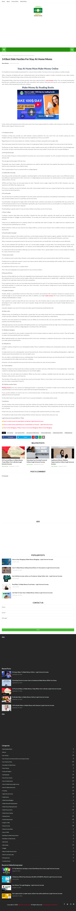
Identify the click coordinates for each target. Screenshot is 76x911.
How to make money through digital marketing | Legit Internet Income (23, 421)
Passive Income (38, 826)
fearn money (38, 768)
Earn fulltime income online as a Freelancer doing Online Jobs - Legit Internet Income (37, 576)
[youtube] (67, 904)
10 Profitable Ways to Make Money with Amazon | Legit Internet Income (33, 705)
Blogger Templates (30, 908)
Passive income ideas (38, 829)
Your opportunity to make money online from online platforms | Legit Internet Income (37, 893)
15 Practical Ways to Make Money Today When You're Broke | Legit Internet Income (12, 462)
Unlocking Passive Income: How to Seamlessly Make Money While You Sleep (34, 680)
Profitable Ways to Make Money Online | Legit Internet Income (30, 697)
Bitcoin (38, 752)
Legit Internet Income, (24, 904)
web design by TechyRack (50, 904)
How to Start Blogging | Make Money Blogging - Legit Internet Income (32, 559)
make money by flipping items (38, 803)
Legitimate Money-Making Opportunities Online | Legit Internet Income (62, 462)
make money (49, 295)
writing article (38, 858)
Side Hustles (38, 845)
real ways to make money (38, 838)
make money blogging (38, 800)
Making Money (68, 432)
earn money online (19, 432)
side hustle (38, 842)
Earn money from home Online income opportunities (38, 758)
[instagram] (70, 904)
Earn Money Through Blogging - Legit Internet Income (28, 885)
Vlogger (38, 848)
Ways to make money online (38, 851)
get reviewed (38, 774)
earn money (9, 55)
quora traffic (38, 832)
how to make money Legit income (38, 784)
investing (38, 790)
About (8, 1)
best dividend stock (38, 749)
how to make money (46, 432)
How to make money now (38, 787)
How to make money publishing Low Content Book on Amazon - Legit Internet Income (27, 424)
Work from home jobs (38, 854)
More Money (5, 63)
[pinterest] (73, 904)
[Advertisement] (38, 34)
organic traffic (38, 822)
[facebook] (64, 904)
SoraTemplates (12, 908)
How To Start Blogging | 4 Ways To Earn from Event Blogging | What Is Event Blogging (27, 427)
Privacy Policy (15, 1)
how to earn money (38, 778)
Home (3, 1)
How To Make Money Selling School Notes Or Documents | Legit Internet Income (36, 568)
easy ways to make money (33, 432)
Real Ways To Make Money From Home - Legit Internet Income (30, 584)
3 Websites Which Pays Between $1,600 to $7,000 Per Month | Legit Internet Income (37, 877)
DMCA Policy (23, 1)
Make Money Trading (38, 813)
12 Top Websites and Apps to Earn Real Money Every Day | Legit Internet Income (35, 868)
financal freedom (38, 771)
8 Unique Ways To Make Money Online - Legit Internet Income (30, 672)
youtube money (38, 861)
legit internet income (38, 794)
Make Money (38, 797)
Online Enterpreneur (38, 819)
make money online (57, 432)
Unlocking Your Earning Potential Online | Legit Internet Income (37, 461)
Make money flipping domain (38, 806)
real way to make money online (38, 835)
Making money (6, 387)
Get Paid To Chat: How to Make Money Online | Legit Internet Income (32, 592)
